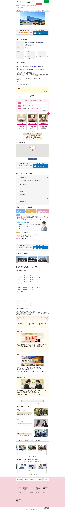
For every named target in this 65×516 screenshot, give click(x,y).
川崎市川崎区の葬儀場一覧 (29, 5)
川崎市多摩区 (19, 289)
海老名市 (31, 293)
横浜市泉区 (31, 275)
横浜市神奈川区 (19, 277)
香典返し (37, 489)
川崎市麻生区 (19, 287)
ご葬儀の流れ (31, 483)
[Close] (35, 147)
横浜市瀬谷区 (32, 279)
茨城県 (18, 305)
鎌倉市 (37, 293)
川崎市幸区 (31, 287)
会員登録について (46, 110)
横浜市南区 (18, 279)
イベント (18, 493)
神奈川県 (31, 303)
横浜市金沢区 (25, 277)
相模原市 (25, 295)
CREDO (24, 492)
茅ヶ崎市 (38, 295)
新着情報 (18, 491)
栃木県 (31, 305)
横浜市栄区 (25, 279)
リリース (18, 495)
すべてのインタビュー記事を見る (32, 474)
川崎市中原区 (25, 289)
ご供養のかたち (38, 487)
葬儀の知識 (44, 483)
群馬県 (25, 305)
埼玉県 (25, 303)
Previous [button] (17, 449)
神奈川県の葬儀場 (23, 5)
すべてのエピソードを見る (32, 456)
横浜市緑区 (25, 283)
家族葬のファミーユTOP (18, 5)
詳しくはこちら (20, 349)
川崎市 (18, 295)
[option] (32, 19)
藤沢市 (18, 297)
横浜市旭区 (25, 275)
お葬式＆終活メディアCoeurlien (45, 488)
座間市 (31, 295)
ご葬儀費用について (25, 487)
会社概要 (24, 493)
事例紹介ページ (25, 488)
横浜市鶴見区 (19, 281)
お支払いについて (25, 489)
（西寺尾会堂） (35, 75)
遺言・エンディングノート (32, 487)
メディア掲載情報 (19, 492)
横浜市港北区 (38, 277)
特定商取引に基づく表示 (45, 493)
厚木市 (18, 293)
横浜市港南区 (32, 277)
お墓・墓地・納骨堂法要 (39, 488)
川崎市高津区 (38, 287)
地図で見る (40, 42)
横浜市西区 (38, 281)
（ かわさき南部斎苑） (28, 75)
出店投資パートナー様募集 (39, 493)
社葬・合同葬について (25, 486)
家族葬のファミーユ (45, 492)
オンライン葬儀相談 (19, 487)
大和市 (25, 297)
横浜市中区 (31, 281)
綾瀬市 (25, 293)
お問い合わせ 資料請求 (46, 1)
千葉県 (37, 303)
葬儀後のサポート (38, 483)
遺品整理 (37, 486)
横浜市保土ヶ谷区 (19, 283)
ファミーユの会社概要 (44, 91)
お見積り (31, 493)
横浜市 (31, 297)
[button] (32, 150)
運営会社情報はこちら (32, 400)
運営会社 (24, 491)
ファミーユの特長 (19, 483)
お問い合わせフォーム (32, 491)
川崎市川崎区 (25, 287)
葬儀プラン (24, 483)
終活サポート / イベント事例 (32, 488)
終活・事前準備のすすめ (45, 486)
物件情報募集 (37, 492)
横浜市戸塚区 (25, 281)
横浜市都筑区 (38, 279)
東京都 (18, 303)
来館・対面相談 (31, 492)
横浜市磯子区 (38, 275)
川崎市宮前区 (32, 289)
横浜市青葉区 (19, 275)
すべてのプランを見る (32, 131)
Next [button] (46, 449)
